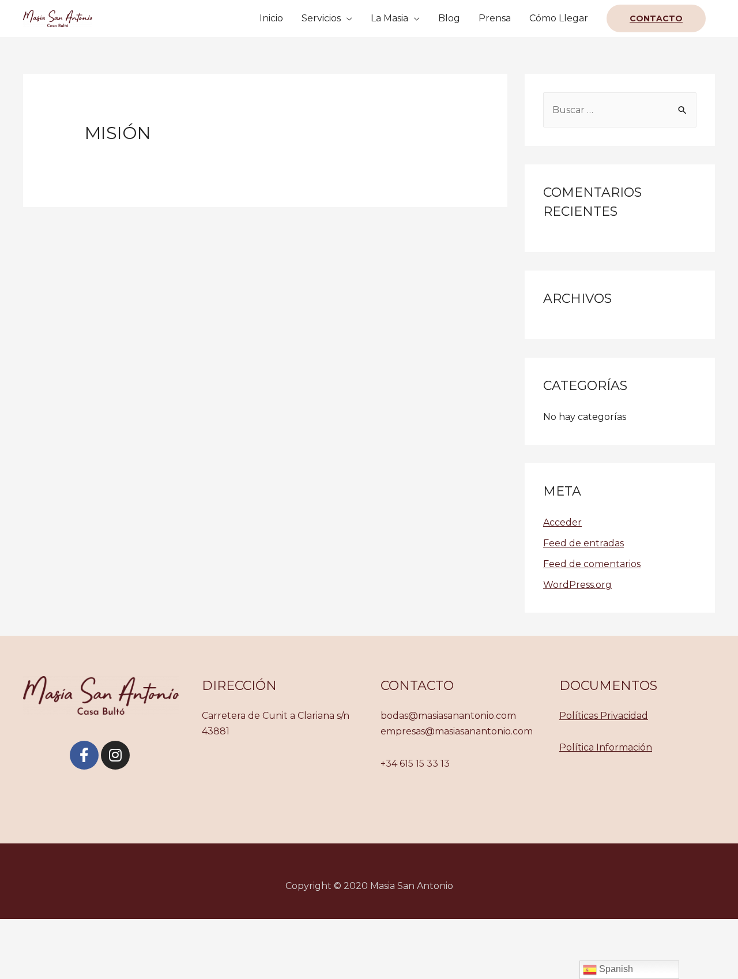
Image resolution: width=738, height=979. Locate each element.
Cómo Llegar (558, 18)
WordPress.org (577, 584)
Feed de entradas (583, 543)
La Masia (389, 18)
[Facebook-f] (84, 755)
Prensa (495, 18)
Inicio (271, 18)
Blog (449, 18)
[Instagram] (115, 755)
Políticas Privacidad (603, 715)
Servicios (321, 18)
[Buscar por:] (619, 109)
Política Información (605, 747)
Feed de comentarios (592, 563)
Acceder (562, 522)
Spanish (615, 969)
